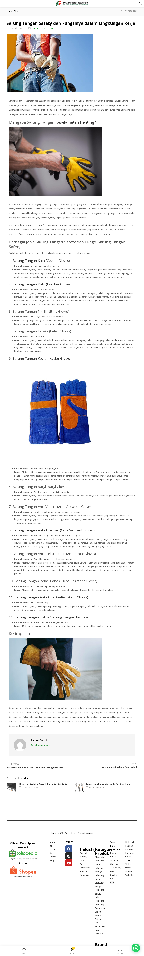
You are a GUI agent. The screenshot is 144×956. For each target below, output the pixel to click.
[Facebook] (68, 848)
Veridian (128, 871)
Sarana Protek (38, 28)
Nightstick (129, 842)
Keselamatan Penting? (75, 122)
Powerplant (85, 875)
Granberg (114, 875)
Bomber (114, 853)
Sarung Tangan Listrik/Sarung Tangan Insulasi (51, 617)
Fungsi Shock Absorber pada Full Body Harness (109, 784)
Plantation (84, 871)
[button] (72, 951)
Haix (112, 878)
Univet (128, 867)
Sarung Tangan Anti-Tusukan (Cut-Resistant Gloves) (54, 530)
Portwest (129, 849)
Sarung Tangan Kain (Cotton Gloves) (41, 260)
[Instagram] (68, 855)
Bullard (113, 856)
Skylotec (129, 864)
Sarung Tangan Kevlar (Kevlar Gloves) (42, 358)
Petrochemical (86, 867)
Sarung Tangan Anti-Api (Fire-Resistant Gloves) (51, 597)
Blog (16, 11)
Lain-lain (99, 933)
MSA (112, 882)
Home (9, 11)
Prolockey (129, 853)
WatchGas (130, 875)
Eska (112, 871)
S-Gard (128, 856)
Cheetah (114, 860)
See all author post (40, 745)
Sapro (112, 842)
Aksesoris (99, 857)
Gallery (53, 856)
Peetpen (129, 845)
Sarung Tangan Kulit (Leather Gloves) (42, 284)
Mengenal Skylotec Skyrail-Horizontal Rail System (44, 784)
